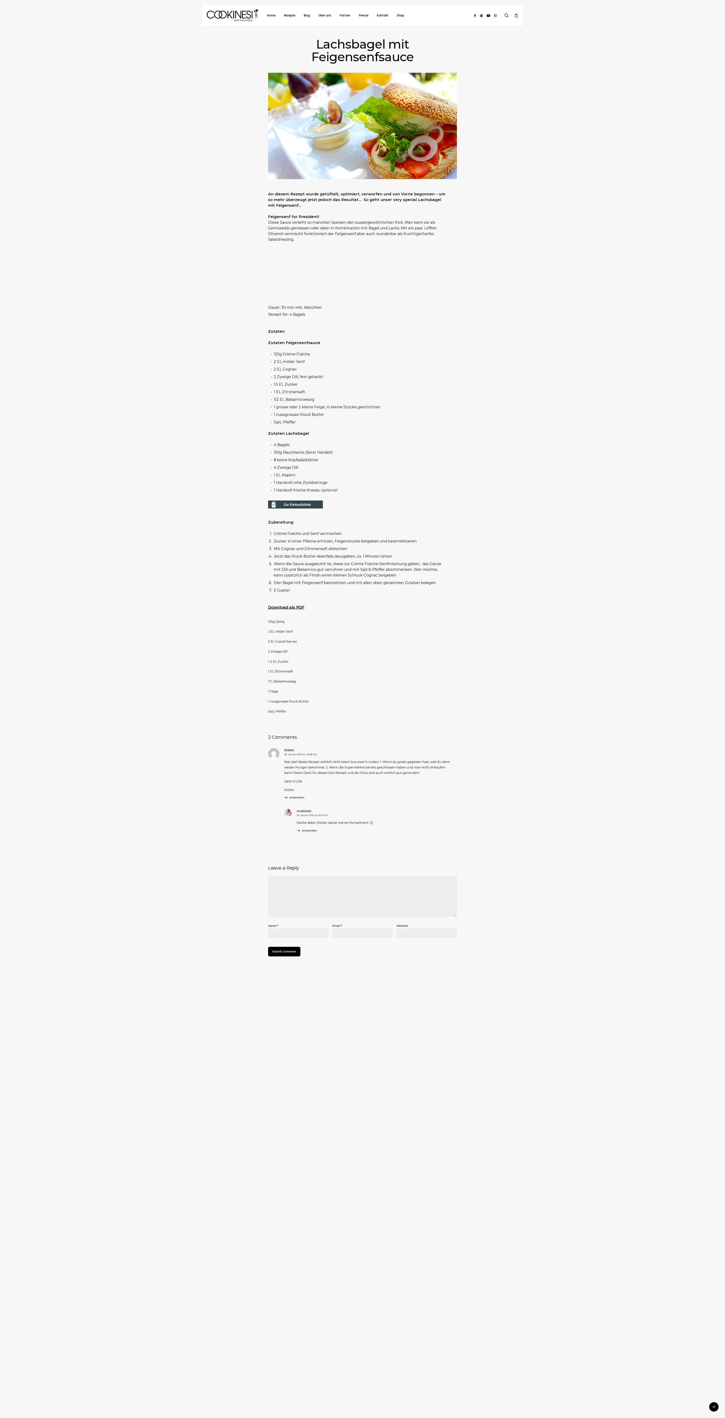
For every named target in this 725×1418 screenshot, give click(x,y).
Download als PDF (286, 607)
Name (273, 926)
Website (402, 926)
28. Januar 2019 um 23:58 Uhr (300, 754)
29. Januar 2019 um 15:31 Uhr (312, 815)
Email (337, 926)
